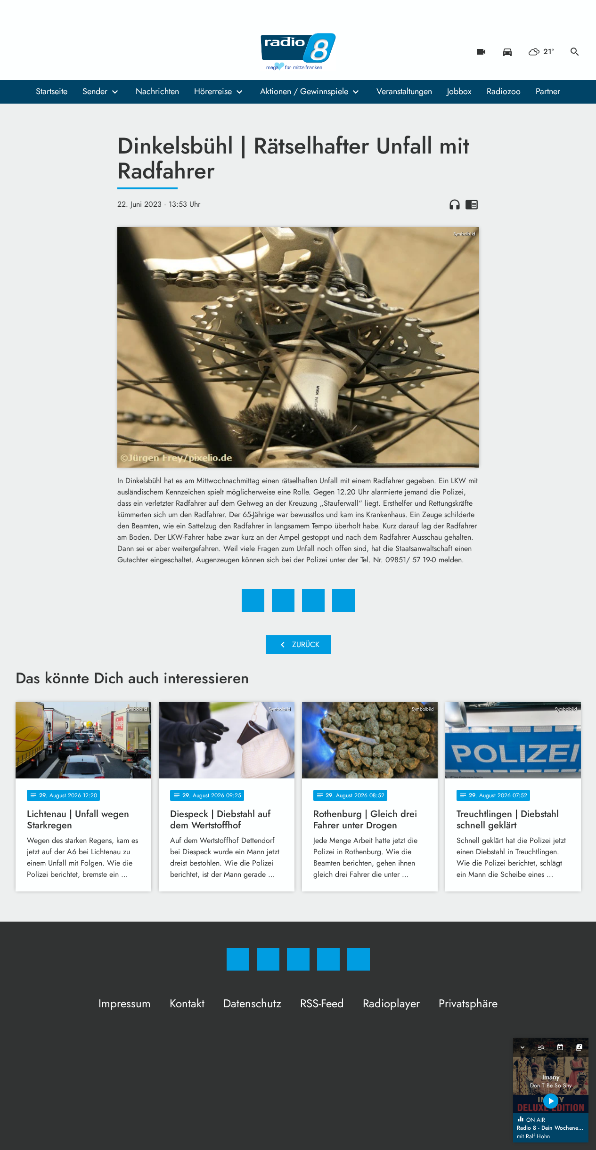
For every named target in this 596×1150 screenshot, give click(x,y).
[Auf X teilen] (283, 600)
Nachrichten (157, 91)
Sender (94, 91)
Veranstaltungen (404, 91)
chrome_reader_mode (471, 204)
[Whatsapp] (62, 51)
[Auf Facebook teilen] (253, 600)
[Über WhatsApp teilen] (313, 600)
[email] (100, 51)
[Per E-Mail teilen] (343, 600)
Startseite (51, 91)
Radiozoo (504, 91)
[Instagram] (43, 51)
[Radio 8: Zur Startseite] (298, 52)
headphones (454, 204)
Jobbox (459, 91)
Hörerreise (213, 91)
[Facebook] (25, 51)
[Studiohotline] (81, 51)
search (574, 51)
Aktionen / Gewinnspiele (304, 91)
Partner (548, 91)
